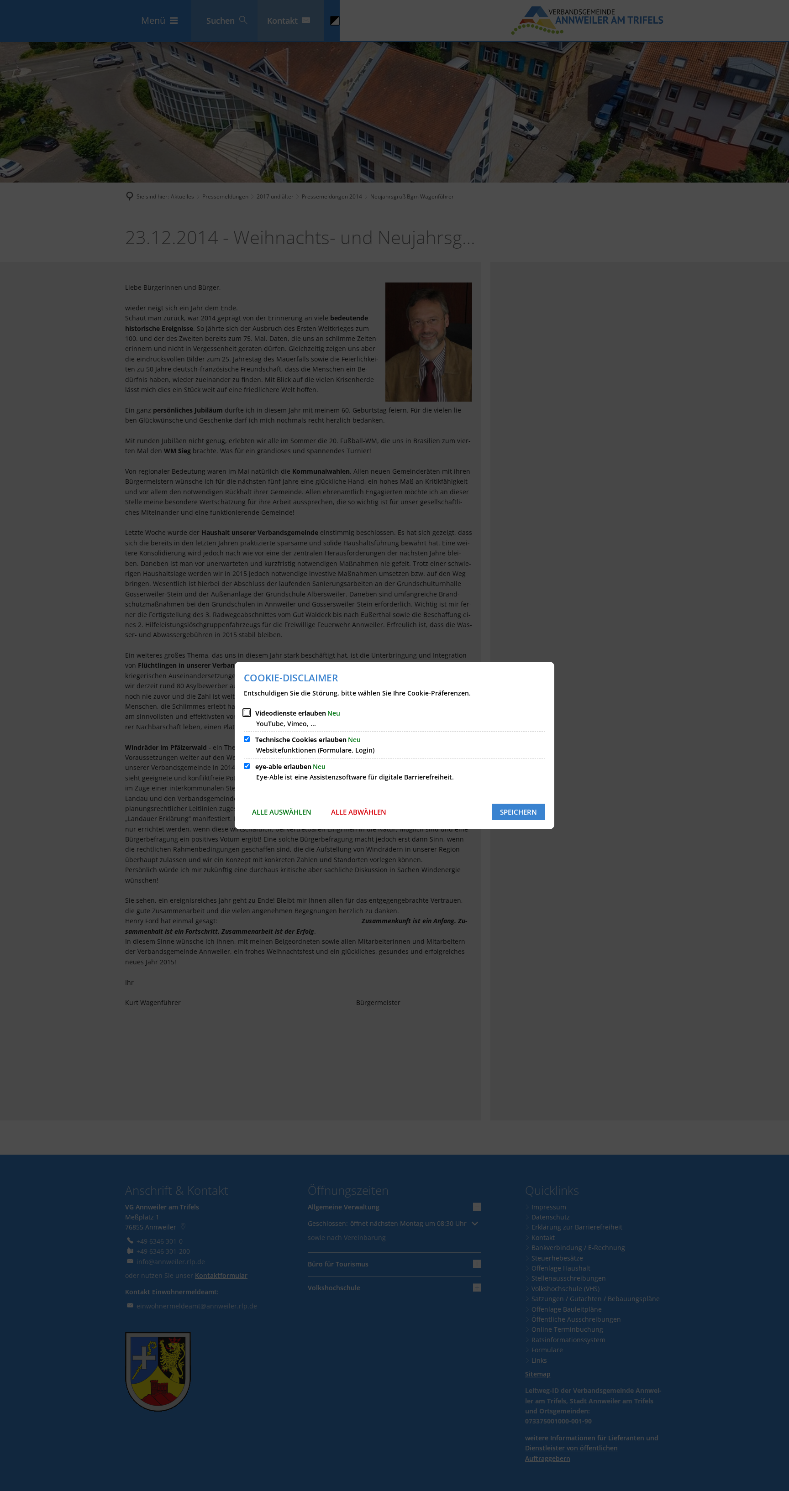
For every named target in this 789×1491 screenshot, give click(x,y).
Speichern (518, 811)
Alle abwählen (358, 811)
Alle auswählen (281, 811)
